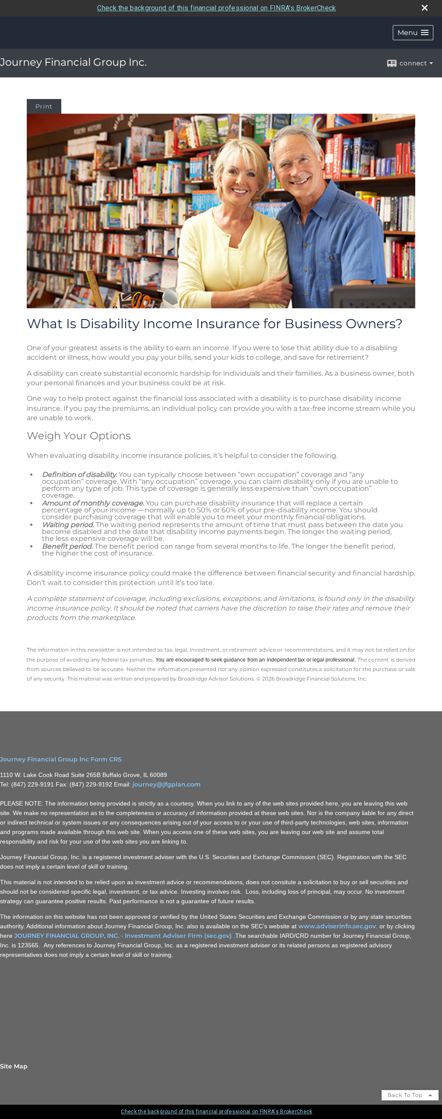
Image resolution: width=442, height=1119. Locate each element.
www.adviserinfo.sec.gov (337, 926)
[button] (413, 32)
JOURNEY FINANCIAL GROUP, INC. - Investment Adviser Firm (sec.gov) (123, 936)
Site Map (14, 1066)
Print (44, 106)
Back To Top (406, 1095)
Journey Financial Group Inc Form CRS (61, 759)
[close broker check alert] (424, 7)
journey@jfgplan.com (167, 784)
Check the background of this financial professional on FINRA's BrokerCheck (216, 8)
